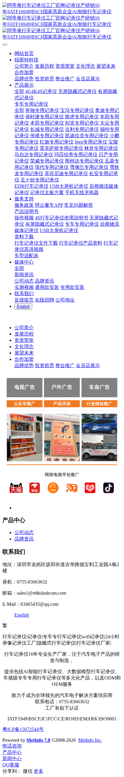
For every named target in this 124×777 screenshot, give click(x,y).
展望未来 (24, 352)
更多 (38, 771)
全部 (19, 91)
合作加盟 (24, 359)
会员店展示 (88, 365)
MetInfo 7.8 (38, 740)
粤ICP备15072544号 (23, 729)
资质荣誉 (24, 340)
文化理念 (24, 346)
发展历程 (24, 333)
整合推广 (65, 365)
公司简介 (24, 327)
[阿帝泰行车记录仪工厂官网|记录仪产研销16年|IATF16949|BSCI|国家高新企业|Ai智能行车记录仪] (62, 21)
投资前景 (44, 365)
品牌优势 (24, 365)
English (21, 615)
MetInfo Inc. (90, 740)
